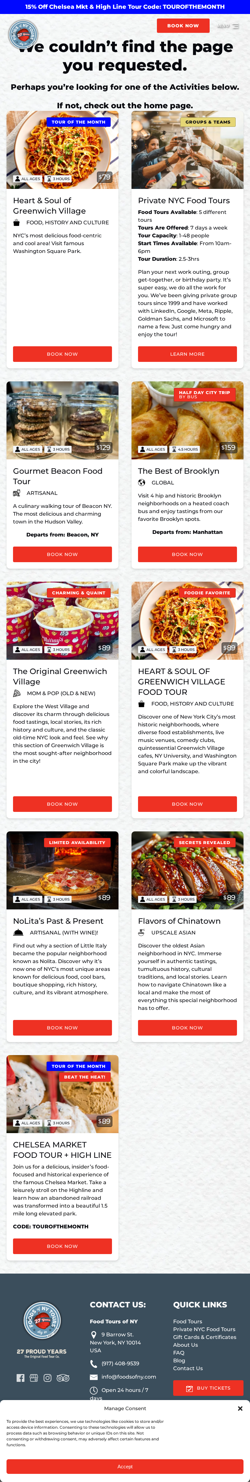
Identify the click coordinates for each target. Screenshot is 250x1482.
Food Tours (187, 1321)
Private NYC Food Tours (184, 200)
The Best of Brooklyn (178, 471)
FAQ (178, 1353)
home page (167, 105)
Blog (179, 1360)
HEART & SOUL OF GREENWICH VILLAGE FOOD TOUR (181, 682)
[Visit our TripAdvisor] (63, 1378)
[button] (240, 1408)
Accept (125, 1466)
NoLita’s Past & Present (58, 921)
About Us (185, 1345)
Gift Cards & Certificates (204, 1337)
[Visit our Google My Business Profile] (34, 1378)
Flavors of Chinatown (179, 921)
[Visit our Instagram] (47, 1378)
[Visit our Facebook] (20, 1378)
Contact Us (188, 1368)
